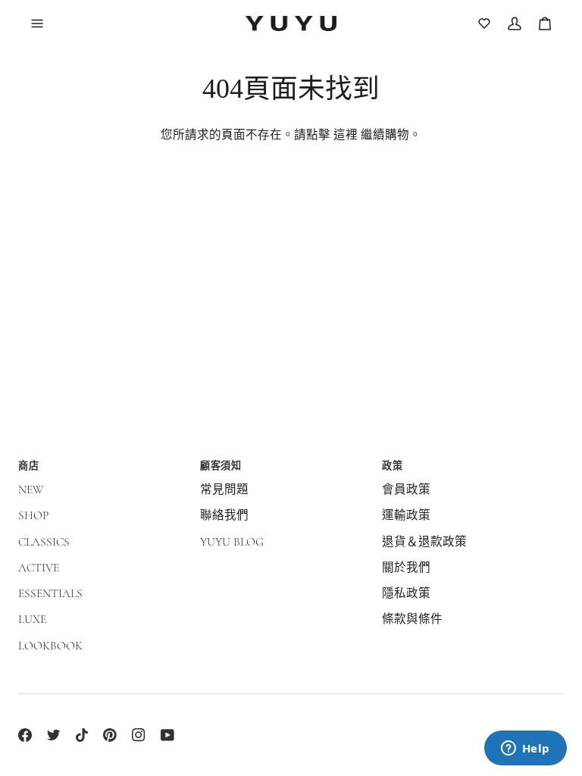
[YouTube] (167, 735)
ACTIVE (38, 567)
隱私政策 (406, 593)
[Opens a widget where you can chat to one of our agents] (525, 749)
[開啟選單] (45, 23)
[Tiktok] (82, 735)
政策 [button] (392, 465)
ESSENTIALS (50, 593)
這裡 (345, 135)
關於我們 (406, 567)
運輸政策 (406, 515)
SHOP (33, 515)
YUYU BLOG (232, 542)
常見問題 (224, 489)
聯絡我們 (224, 515)
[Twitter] (54, 735)
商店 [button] (28, 465)
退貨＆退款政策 (424, 542)
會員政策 (406, 489)
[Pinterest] (110, 735)
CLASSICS (44, 542)
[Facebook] (25, 735)
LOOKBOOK (50, 645)
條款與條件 (412, 619)
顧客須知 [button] (220, 465)
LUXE (32, 619)
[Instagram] (139, 735)
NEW (31, 489)
